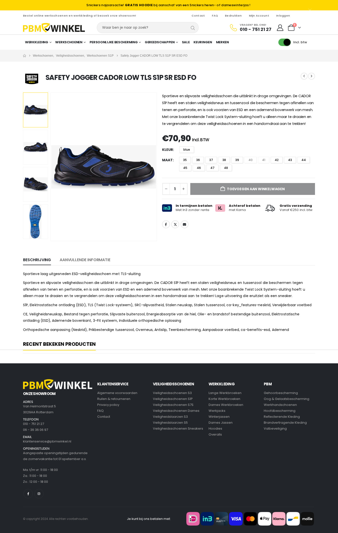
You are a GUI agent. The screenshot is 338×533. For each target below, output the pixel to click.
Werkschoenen (68, 42)
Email (185, 224)
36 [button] (198, 160)
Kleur (167, 149)
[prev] (304, 76)
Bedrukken (233, 16)
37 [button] (211, 160)
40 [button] (250, 160)
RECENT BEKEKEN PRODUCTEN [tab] (59, 344)
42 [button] (277, 160)
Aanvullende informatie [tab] (85, 260)
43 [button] (290, 160)
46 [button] (199, 168)
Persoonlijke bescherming (114, 42)
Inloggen (283, 16)
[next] (311, 76)
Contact (198, 16)
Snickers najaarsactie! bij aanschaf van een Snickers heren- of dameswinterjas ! (168, 5)
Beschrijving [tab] (37, 260)
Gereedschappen (160, 42)
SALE (186, 42)
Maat (167, 160)
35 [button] (185, 160)
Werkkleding (36, 42)
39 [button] (237, 160)
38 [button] (224, 160)
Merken (222, 42)
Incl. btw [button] (300, 42)
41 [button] (263, 160)
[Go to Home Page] (24, 56)
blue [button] (186, 149)
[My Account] (280, 27)
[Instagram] (39, 493)
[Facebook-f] (28, 493)
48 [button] (226, 168)
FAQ (215, 16)
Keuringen (202, 42)
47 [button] (212, 168)
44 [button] (303, 160)
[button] (51, 166)
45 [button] (185, 168)
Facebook (166, 224)
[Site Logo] (54, 27)
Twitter (175, 224)
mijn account (259, 16)
